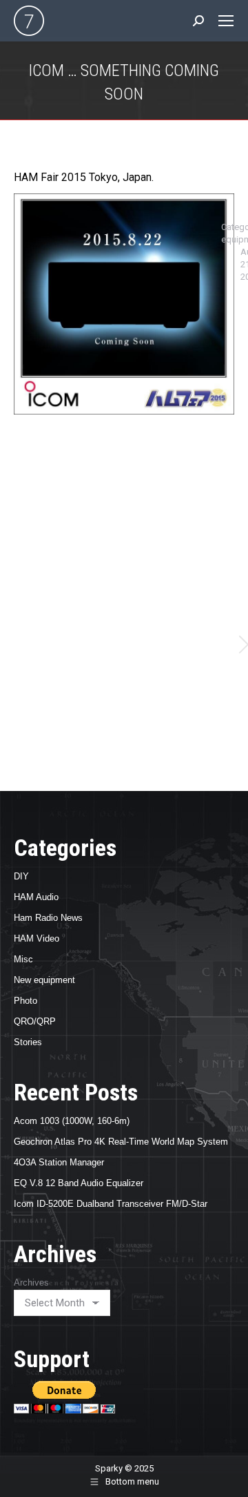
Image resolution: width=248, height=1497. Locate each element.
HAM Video (36, 938)
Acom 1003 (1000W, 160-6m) (72, 1121)
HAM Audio (36, 897)
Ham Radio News (48, 918)
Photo (25, 1000)
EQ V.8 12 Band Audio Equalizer (78, 1183)
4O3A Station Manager (59, 1162)
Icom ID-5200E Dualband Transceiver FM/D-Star (110, 1204)
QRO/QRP (35, 1021)
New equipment (44, 980)
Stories (28, 1042)
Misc (23, 959)
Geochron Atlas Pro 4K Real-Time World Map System (121, 1141)
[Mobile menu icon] (226, 20)
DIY (21, 876)
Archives (31, 1282)
